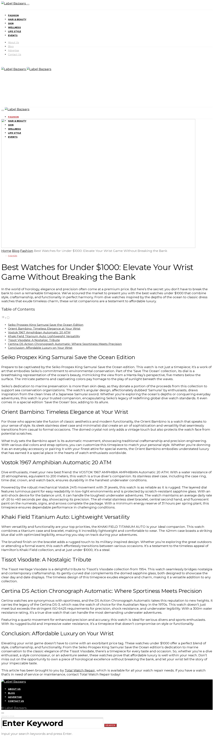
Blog (11, 46)
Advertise (13, 50)
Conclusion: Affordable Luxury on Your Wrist (40, 347)
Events (13, 35)
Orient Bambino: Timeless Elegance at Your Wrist (44, 328)
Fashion (13, 15)
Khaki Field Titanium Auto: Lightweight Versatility (44, 336)
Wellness (14, 27)
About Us (13, 42)
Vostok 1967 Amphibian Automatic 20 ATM (39, 332)
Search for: (8, 716)
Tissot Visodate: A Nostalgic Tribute (34, 340)
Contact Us (14, 54)
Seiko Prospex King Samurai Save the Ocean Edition (45, 324)
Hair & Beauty (17, 19)
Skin (11, 23)
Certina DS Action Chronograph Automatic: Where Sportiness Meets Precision (65, 344)
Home (6, 251)
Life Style (14, 31)
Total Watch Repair (80, 670)
